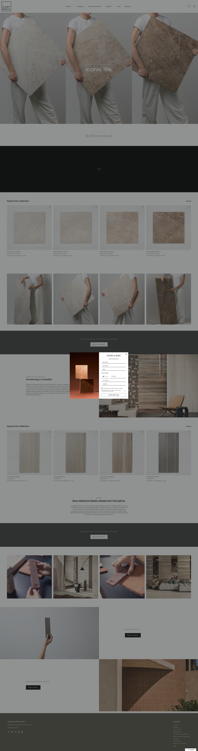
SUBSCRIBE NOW (113, 395)
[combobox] (105, 376)
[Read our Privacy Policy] (125, 391)
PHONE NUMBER (104, 373)
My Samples (191, 749)
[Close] (126, 354)
